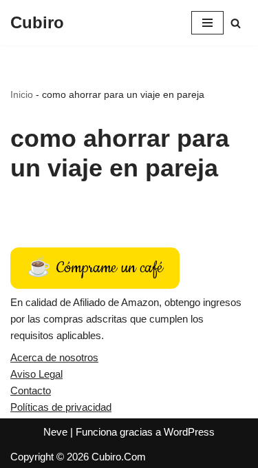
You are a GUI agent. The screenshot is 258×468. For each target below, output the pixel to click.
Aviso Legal (36, 374)
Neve (55, 432)
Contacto (30, 390)
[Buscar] (235, 23)
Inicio (21, 94)
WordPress (189, 432)
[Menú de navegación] (207, 22)
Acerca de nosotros (54, 357)
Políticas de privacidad (60, 407)
